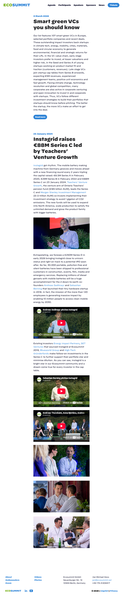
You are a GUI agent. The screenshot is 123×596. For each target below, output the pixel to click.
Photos (38, 580)
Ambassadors (12, 580)
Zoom (8, 583)
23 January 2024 (43, 134)
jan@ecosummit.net (102, 580)
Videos (37, 577)
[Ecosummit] (17, 5)
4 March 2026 (41, 16)
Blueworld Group (49, 350)
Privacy (114, 591)
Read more (40, 117)
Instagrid (38, 165)
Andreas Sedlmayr (54, 285)
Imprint (104, 591)
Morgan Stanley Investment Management (63, 192)
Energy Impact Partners (67, 343)
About (8, 577)
